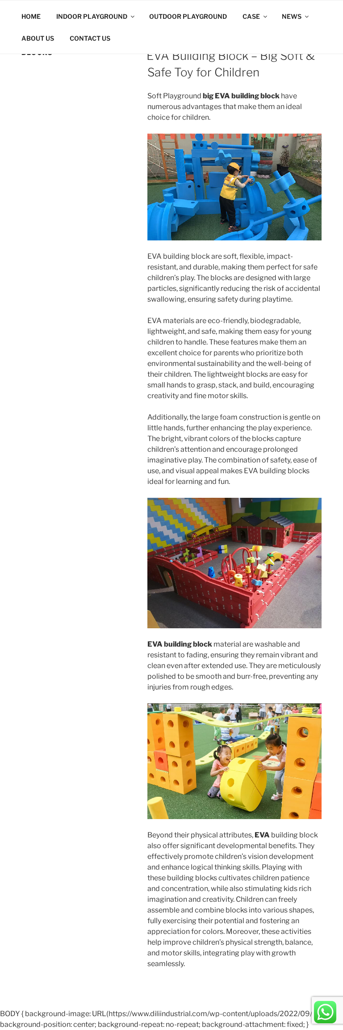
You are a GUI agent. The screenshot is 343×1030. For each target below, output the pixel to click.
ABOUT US (37, 38)
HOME (31, 16)
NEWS (291, 16)
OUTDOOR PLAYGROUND (188, 16)
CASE (251, 16)
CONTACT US (90, 38)
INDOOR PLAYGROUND (91, 16)
